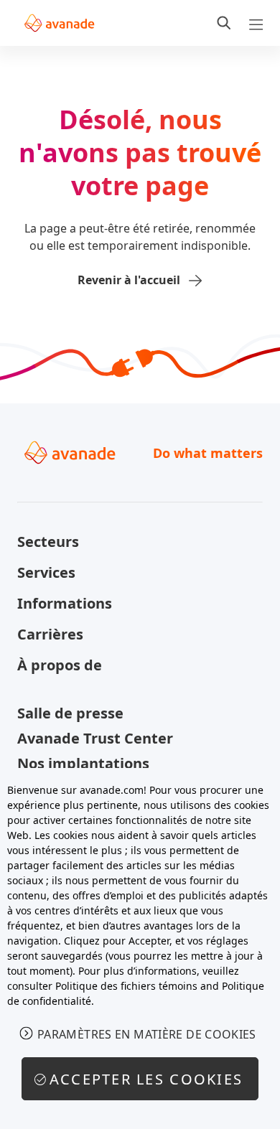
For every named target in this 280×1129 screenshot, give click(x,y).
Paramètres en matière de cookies (146, 1034)
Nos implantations (83, 763)
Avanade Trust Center (95, 738)
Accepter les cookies (146, 1079)
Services (46, 572)
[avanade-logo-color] (59, 23)
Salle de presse (70, 713)
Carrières (50, 634)
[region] (140, 948)
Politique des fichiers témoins (126, 986)
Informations (64, 603)
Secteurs (48, 541)
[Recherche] (224, 23)
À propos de (59, 665)
